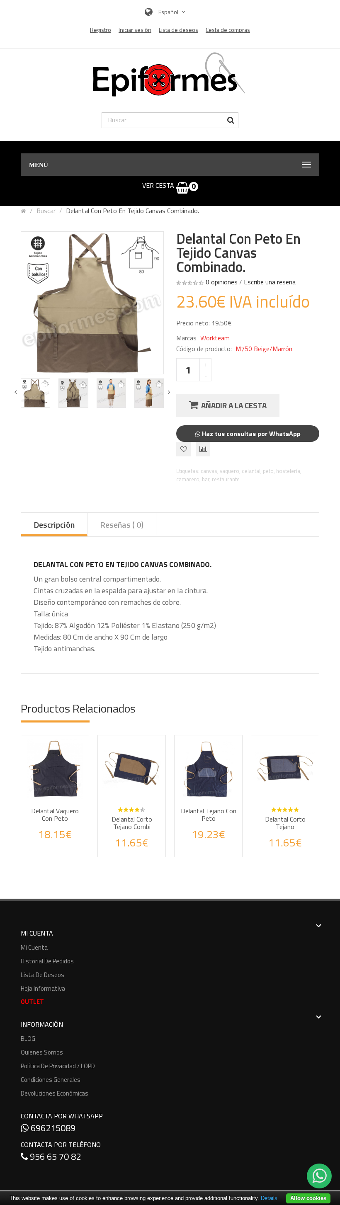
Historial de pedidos (47, 961)
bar (205, 479)
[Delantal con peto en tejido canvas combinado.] (35, 393)
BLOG (28, 1038)
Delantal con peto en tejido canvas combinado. (132, 211)
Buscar (46, 211)
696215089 (52, 1128)
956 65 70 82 (54, 1156)
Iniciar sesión (135, 30)
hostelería (288, 471)
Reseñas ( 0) (121, 524)
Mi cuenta (34, 947)
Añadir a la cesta (234, 405)
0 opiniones (222, 282)
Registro (100, 30)
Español (169, 11)
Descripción (54, 524)
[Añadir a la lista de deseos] (47, 843)
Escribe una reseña (270, 282)
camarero (187, 479)
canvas (209, 471)
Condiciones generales (50, 1079)
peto (268, 471)
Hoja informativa (43, 988)
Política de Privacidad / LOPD (58, 1066)
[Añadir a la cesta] (86, 809)
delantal (251, 471)
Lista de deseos (42, 975)
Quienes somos (42, 1052)
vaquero (229, 471)
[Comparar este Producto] (66, 843)
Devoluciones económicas (54, 1093)
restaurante (226, 479)
